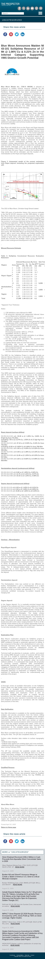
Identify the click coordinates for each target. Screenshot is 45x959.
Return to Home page (8, 827)
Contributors (12, 955)
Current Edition (20, 955)
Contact (32, 955)
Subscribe (27, 955)
